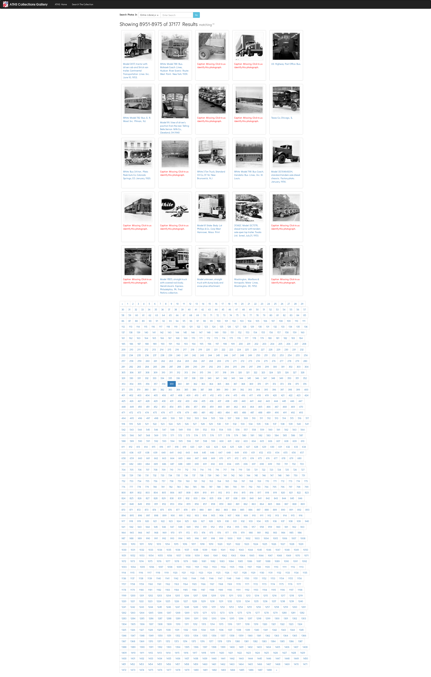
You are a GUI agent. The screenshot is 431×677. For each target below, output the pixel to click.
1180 (141, 589)
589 (132, 441)
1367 (124, 641)
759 (179, 481)
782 (171, 486)
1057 (178, 555)
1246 (168, 607)
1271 (205, 612)
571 (172, 435)
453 (163, 406)
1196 (282, 589)
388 (210, 389)
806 (172, 492)
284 (147, 366)
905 (213, 515)
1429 (302, 652)
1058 (187, 555)
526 (187, 423)
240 (178, 355)
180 (270, 338)
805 (164, 492)
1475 (150, 669)
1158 (132, 584)
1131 (270, 572)
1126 (227, 572)
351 (297, 378)
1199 (124, 595)
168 (177, 338)
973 (195, 532)
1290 (187, 618)
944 (148, 526)
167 (170, 338)
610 (302, 441)
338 (193, 378)
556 (238, 429)
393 (250, 389)
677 (275, 458)
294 (227, 366)
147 (201, 332)
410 (196, 395)
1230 (212, 601)
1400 (232, 647)
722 (263, 469)
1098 (169, 566)
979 (243, 532)
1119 (166, 572)
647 (220, 452)
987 (123, 538)
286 (163, 366)
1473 (132, 669)
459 (212, 406)
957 (254, 526)
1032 (141, 549)
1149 (238, 578)
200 (241, 343)
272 (242, 361)
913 (277, 515)
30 (123, 309)
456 (188, 406)
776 (123, 486)
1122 (192, 572)
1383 (264, 641)
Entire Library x (148, 14)
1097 (160, 566)
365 (219, 383)
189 (155, 343)
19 (236, 303)
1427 (284, 652)
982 (267, 532)
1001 (239, 538)
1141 (167, 578)
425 (123, 401)
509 (246, 418)
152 (239, 332)
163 (138, 338)
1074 (141, 561)
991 (156, 538)
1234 (247, 601)
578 (228, 435)
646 (212, 452)
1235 (256, 601)
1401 (241, 647)
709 (163, 469)
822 (299, 492)
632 (288, 446)
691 (205, 464)
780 (155, 486)
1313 (204, 624)
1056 (169, 555)
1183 (167, 589)
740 (217, 475)
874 (154, 509)
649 (237, 452)
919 (139, 521)
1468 (277, 664)
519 (131, 423)
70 (204, 315)
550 (189, 429)
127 (237, 326)
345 (249, 378)
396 (274, 389)
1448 (287, 658)
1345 (301, 629)
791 (242, 486)
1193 (256, 589)
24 (268, 303)
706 (140, 469)
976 (219, 532)
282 (131, 366)
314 (193, 372)
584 (277, 435)
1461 (214, 664)
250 (258, 355)
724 (279, 469)
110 (296, 321)
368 (243, 383)
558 (254, 429)
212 (146, 349)
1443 (241, 658)
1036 (177, 549)
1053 (141, 555)
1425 (266, 652)
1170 (238, 584)
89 (143, 321)
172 (208, 338)
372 (274, 383)
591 (148, 441)
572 (180, 435)
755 (147, 481)
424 (306, 395)
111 (303, 321)
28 (295, 303)
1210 (222, 595)
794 (266, 486)
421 (283, 395)
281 (123, 366)
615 (153, 446)
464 (252, 406)
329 (123, 378)
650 (245, 452)
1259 (285, 607)
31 (129, 309)
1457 (177, 664)
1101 (197, 566)
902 (189, 515)
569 (156, 435)
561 (278, 429)
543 (132, 429)
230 (286, 349)
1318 (247, 624)
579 (236, 435)
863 (254, 504)
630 (272, 446)
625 (232, 446)
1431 (133, 658)
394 (258, 389)
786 (203, 486)
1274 (231, 612)
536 (267, 423)
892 (299, 509)
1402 (250, 647)
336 (178, 378)
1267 (169, 612)
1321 (273, 624)
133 (282, 326)
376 (305, 383)
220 (208, 349)
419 (267, 395)
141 (154, 332)
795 (274, 486)
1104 (223, 566)
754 (139, 481)
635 (123, 452)
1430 (124, 658)
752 (123, 481)
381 (154, 389)
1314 (212, 624)
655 (286, 452)
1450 (305, 658)
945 (156, 526)
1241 (124, 607)
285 (155, 366)
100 (219, 321)
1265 (150, 612)
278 (289, 361)
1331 (177, 629)
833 (195, 498)
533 (242, 423)
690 (197, 464)
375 (297, 383)
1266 (160, 612)
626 (240, 446)
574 (196, 435)
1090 (286, 561)
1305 (133, 624)
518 (123, 423)
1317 (238, 624)
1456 (168, 664)
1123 (201, 572)
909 (246, 515)
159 (294, 332)
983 (275, 532)
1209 (213, 595)
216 (177, 349)
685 (156, 464)
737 (193, 475)
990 (148, 538)
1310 (178, 624)
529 (211, 423)
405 (156, 395)
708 (155, 469)
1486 (251, 669)
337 (186, 378)
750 (295, 475)
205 (280, 343)
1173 (264, 584)
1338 (238, 629)
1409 (124, 652)
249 (250, 355)
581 (252, 435)
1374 (185, 641)
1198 (300, 589)
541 (307, 423)
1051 (124, 555)
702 (294, 464)
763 (211, 481)
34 (149, 309)
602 (237, 441)
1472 (124, 669)
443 (268, 401)
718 (232, 469)
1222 (141, 601)
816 (251, 492)
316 (209, 372)
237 (154, 355)
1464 (241, 664)
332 (146, 378)
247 (234, 355)
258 (131, 361)
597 (197, 441)
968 (156, 532)
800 (124, 492)
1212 (239, 595)
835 (211, 498)
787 (210, 486)
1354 (195, 635)
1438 (195, 658)
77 (251, 315)
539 (291, 423)
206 (288, 343)
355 (139, 383)
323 (263, 372)
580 (244, 435)
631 (280, 446)
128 (244, 326)
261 (155, 361)
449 (132, 406)
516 (299, 418)
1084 (231, 561)
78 (257, 315)
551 (197, 429)
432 (179, 401)
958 (262, 526)
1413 (159, 652)
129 (252, 326)
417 (251, 395)
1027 (282, 544)
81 (277, 315)
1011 (142, 544)
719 (240, 469)
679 (291, 458)
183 (293, 338)
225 (247, 349)
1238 (282, 601)
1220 (124, 601)
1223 (150, 601)
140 (146, 332)
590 (140, 441)
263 (171, 361)
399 (298, 389)
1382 (255, 641)
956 (245, 526)
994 (180, 538)
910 (254, 515)
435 (203, 401)
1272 (213, 612)
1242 (132, 607)
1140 (158, 578)
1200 (132, 595)
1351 (169, 635)
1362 (267, 635)
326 (287, 372)
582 (260, 435)
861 (237, 504)
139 (138, 332)
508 (238, 418)
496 (140, 418)
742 (233, 475)
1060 (206, 555)
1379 (228, 641)
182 (285, 338)
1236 (265, 601)
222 (223, 349)
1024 (255, 544)
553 (213, 429)
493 (301, 412)
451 (148, 406)
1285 (142, 618)
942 (131, 526)
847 (123, 504)
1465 (250, 664)
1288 (169, 618)
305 (123, 372)
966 (140, 532)
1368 (132, 641)
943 (139, 526)
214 (161, 349)
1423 (248, 652)
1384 (273, 641)
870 (123, 509)
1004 (266, 538)
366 (227, 383)
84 (297, 315)
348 (273, 378)
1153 (273, 578)
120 (183, 326)
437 (219, 401)
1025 (264, 544)
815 (243, 492)
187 (139, 343)
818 (267, 492)
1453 (141, 664)
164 (146, 338)
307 (139, 372)
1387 (300, 641)
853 (172, 504)
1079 (185, 561)
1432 (141, 658)
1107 (249, 566)
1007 (293, 538)
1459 (195, 664)
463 (244, 406)
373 (282, 383)
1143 (185, 578)
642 (180, 452)
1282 (302, 612)
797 (290, 486)
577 (220, 435)
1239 (291, 601)
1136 (124, 578)
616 (161, 446)
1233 (238, 601)
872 (139, 509)
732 (154, 475)
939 (299, 521)
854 (180, 504)
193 (186, 343)
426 (132, 401)
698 (262, 464)
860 (230, 504)
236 (147, 355)
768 (251, 481)
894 (124, 515)
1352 (177, 635)
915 (293, 515)
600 (222, 441)
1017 (193, 544)
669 (213, 458)
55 (291, 309)
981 (259, 532)
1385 (282, 641)
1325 (124, 629)
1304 (124, 624)
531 (227, 423)
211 (139, 349)
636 (132, 452)
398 (290, 389)
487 (252, 412)
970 (172, 532)
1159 (141, 584)
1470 (296, 664)
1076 (159, 561)
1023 (246, 544)
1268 (177, 612)
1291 (196, 618)
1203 (159, 595)
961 (286, 526)
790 (235, 486)
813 (228, 492)
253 (282, 355)
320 (240, 372)
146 (193, 332)
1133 (287, 572)
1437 (187, 658)
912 (269, 515)
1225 (167, 601)
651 (253, 452)
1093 (124, 566)
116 (153, 326)
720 (248, 469)
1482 (214, 669)
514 (284, 418)
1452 (132, 664)
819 (275, 492)
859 (221, 504)
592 (156, 441)
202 (256, 343)
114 (138, 326)
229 (278, 349)
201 (248, 343)
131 (267, 326)
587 (301, 435)
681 (123, 464)
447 (300, 401)
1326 (132, 629)
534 (251, 423)
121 (191, 326)
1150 (246, 578)
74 (230, 315)
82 (284, 315)
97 (197, 321)
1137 (132, 578)
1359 (241, 635)
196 (209, 343)
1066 (261, 555)
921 (155, 521)
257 (123, 361)
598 (205, 441)
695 (237, 464)
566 (132, 435)
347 (265, 378)
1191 (238, 589)
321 (248, 372)
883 (226, 509)
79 (264, 315)
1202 (150, 595)
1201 (142, 595)
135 (298, 326)
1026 (273, 544)
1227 (185, 601)
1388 (124, 647)
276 (274, 361)
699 (270, 464)
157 (279, 332)
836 (220, 498)
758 (171, 481)
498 (156, 418)
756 (155, 481)
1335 (212, 629)
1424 (257, 652)
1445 (259, 658)
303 (298, 366)
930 (227, 521)
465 (260, 406)
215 (169, 349)
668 (205, 458)
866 (278, 504)
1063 (233, 555)
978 (235, 532)
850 (148, 504)
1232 (229, 601)
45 (223, 309)
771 (275, 481)
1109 (267, 566)
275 (266, 361)
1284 (132, 618)
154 (255, 332)
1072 (124, 561)
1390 (142, 647)
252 (274, 355)
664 (172, 458)
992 (164, 538)
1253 (231, 607)
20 (242, 303)
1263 (132, 612)
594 (172, 441)
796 (283, 486)
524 (171, 423)
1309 (169, 624)
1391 (151, 647)
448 (124, 406)
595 (181, 441)
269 (219, 361)
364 (211, 383)
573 (188, 435)
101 (226, 321)
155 (263, 332)
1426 (275, 652)
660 (140, 458)
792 (250, 486)
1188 (211, 589)
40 (189, 309)
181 (277, 338)
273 (250, 361)
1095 (142, 566)
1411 (142, 652)
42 (202, 309)
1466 (259, 664)
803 (148, 492)
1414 (168, 652)
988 (131, 538)
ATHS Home (61, 4)
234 (131, 355)
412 (212, 395)
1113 (301, 566)
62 (150, 315)
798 (298, 486)
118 (168, 326)
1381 (246, 641)
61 (143, 315)
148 (208, 332)
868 (294, 504)
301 (283, 366)
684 (148, 464)
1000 (230, 538)
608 (286, 441)
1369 (141, 641)
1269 (187, 612)
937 (283, 521)
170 (193, 338)
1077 (168, 561)
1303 (303, 618)
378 (131, 389)
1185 (185, 589)
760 (188, 481)
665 (180, 458)
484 (228, 412)
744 (248, 475)
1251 (213, 607)
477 (171, 412)
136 (306, 326)
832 (187, 498)
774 (298, 481)
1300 (277, 618)
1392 (160, 647)
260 (148, 361)
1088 (267, 561)
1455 (159, 664)
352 (305, 378)
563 (294, 429)
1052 (132, 555)
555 (229, 429)
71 (211, 315)
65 (170, 315)
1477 (169, 669)
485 (236, 412)
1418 (203, 652)
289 (187, 366)
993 (172, 538)
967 (148, 532)
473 (139, 412)
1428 (293, 652)
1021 (229, 544)
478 (179, 412)
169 (185, 338)
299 (267, 366)
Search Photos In (129, 14)
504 (205, 418)
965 (132, 532)
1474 (141, 669)
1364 (285, 635)
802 (139, 492)
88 (136, 321)
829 (164, 498)
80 (271, 315)
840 (252, 498)
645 (204, 452)
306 (132, 372)
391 (234, 389)
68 (190, 315)
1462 (222, 664)
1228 (194, 601)
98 (204, 321)
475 (155, 412)
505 (213, 418)
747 (272, 475)
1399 (223, 647)
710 (171, 469)
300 (275, 366)
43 (209, 309)
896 (140, 515)
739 (209, 475)
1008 (302, 538)
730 (139, 475)
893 (307, 509)
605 (262, 441)
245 (218, 355)
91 (157, 321)
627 (248, 446)
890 (283, 509)
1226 (176, 601)
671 (229, 458)
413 (219, 395)
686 (164, 464)
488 (260, 412)
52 (270, 309)
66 (177, 315)
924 (179, 521)
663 (164, 458)
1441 (223, 658)
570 (164, 435)
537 (274, 423)
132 (275, 326)
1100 (188, 566)
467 (276, 406)
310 (163, 372)
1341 (265, 629)
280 (305, 361)
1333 (194, 629)
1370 (150, 641)
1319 (256, 624)
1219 (300, 595)
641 (172, 452)
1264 (141, 612)
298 (259, 366)
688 (180, 464)
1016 (185, 544)
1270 (196, 612)
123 (206, 326)
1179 (132, 589)
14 (203, 303)
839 (243, 498)
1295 (231, 618)
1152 (264, 578)
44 (216, 309)
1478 (177, 669)
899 (164, 515)
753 (131, 481)
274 (258, 361)
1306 (142, 624)
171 (201, 338)
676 (268, 458)
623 (216, 446)
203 (264, 343)
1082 (212, 561)
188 (147, 343)
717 (225, 469)
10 (177, 303)
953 (221, 526)
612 (130, 446)
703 (302, 464)
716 (217, 469)
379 (138, 389)
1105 (232, 566)
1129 (253, 572)
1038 (195, 549)
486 (244, 412)
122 (198, 326)
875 (162, 509)
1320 (264, 624)
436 (211, 401)
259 (139, 361)
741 (225, 475)
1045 (259, 549)
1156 (299, 578)
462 (236, 406)
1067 (270, 555)
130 (260, 326)
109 (289, 321)
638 (147, 452)
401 (123, 395)
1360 (250, 635)
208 (304, 343)
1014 (167, 544)
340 (209, 378)
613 (138, 446)
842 (268, 498)
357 (155, 383)
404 (147, 395)
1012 (150, 544)
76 (244, 315)
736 (186, 475)
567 (140, 435)
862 (245, 504)
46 (229, 309)
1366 (303, 635)
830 (172, 498)
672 (236, 458)
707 (147, 469)
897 (148, 515)
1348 (142, 635)
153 (247, 332)
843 (276, 498)
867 (286, 504)
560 (270, 429)
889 (275, 509)
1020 (220, 544)
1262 (124, 612)
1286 (151, 618)
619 (184, 446)
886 (250, 509)
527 (195, 423)
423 (298, 395)
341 (217, 378)
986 (300, 532)
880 (202, 509)
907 (229, 515)
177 (246, 338)
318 (224, 372)
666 (189, 458)
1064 (242, 555)
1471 (305, 664)
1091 (295, 561)
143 (169, 332)
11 (184, 303)
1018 (202, 544)
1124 (209, 572)
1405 (277, 647)
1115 (132, 572)
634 (304, 446)
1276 (248, 612)
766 (235, 481)
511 (261, 418)
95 (184, 321)
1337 (230, 629)
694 (229, 464)
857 (205, 504)
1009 (124, 544)
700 (278, 464)
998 (213, 538)
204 (272, 343)
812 (220, 492)
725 (287, 469)
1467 (268, 664)
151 (232, 332)
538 (283, 423)
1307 (151, 624)
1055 (160, 555)
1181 (150, 589)
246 (226, 355)
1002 (247, 538)
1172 (255, 584)
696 (246, 464)
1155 (290, 578)
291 (203, 366)
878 (186, 509)
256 (306, 355)
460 (220, 406)
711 (179, 469)
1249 (195, 607)
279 (297, 361)
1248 (186, 607)
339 (201, 378)
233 (123, 355)
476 (163, 412)
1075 (150, 561)
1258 (276, 607)
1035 (168, 549)
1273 (222, 612)
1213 (248, 595)
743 (240, 475)
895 (132, 515)
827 (148, 498)
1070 (297, 555)
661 (148, 458)
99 (211, 321)
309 (155, 372)
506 (221, 418)
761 (195, 481)
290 (195, 366)
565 (124, 435)
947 (172, 526)
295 (235, 366)
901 (181, 515)
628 (256, 446)
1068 (279, 555)
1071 (306, 555)
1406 (286, 647)
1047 (277, 549)
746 (264, 475)
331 (139, 378)
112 (123, 326)
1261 (303, 607)
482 (211, 412)
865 (270, 504)
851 (156, 504)
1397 (205, 647)
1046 (268, 549)
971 (180, 532)
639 (155, 452)
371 (266, 383)
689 (189, 464)
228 (270, 349)
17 (223, 303)
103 (241, 321)
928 (211, 521)
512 (269, 418)
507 (229, 418)
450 (140, 406)
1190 (229, 589)
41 (196, 309)
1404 (268, 647)
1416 (186, 652)
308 (147, 372)
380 (146, 389)
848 (132, 504)
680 (299, 458)
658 (124, 458)
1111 (285, 566)
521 (147, 423)
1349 (151, 635)
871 (131, 509)
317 (217, 372)
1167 (212, 584)
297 (251, 366)
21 (249, 303)
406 (164, 395)
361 (187, 383)
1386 (291, 641)
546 (156, 429)
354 (131, 383)
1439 (204, 658)
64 (163, 315)
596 (189, 441)
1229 (203, 601)
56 (297, 309)
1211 (231, 595)
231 (294, 349)
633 (296, 446)
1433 (150, 658)
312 (178, 372)
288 (179, 366)
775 (306, 481)
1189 (220, 589)
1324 (299, 624)
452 (155, 406)
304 (306, 366)
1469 (287, 664)
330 (131, 378)
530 (219, 423)
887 (258, 509)
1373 (176, 641)
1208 (204, 595)
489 (269, 412)
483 (219, 412)
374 (289, 383)
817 (259, 492)
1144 (193, 578)
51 (264, 309)
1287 (160, 618)
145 (185, 332)
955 (237, 526)
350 (289, 378)
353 (123, 383)
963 (302, 526)
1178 (124, 589)
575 (204, 435)
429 (156, 401)
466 (269, 406)
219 (200, 349)
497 (148, 418)
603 (245, 441)
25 (275, 303)
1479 (187, 669)
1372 (168, 641)
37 (169, 309)
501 (181, 418)
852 (164, 504)
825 (132, 498)
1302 (294, 618)
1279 (275, 612)
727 (303, 469)
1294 (222, 618)
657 (302, 452)
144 (177, 332)
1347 (133, 635)
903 (197, 515)
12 (190, 303)
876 (170, 509)
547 (164, 429)
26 (282, 303)
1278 (266, 612)
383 (170, 389)
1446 (268, 658)
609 (295, 441)
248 (242, 355)
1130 (262, 572)
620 (192, 446)
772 (282, 481)
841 (260, 498)
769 (259, 481)
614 (146, 446)
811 (212, 492)
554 (221, 429)
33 (142, 309)
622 (208, 446)
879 (193, 509)
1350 (160, 635)
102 (234, 321)
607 (278, 441)
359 (172, 383)
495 (132, 418)
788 (219, 486)
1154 (281, 578)
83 (291, 315)
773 (290, 481)
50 (257, 309)
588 (124, 441)
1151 (255, 578)
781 (163, 486)
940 (307, 521)
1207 (195, 595)
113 (130, 326)
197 (217, 343)
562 (286, 429)
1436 (177, 658)
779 (147, 486)
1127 (236, 572)
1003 (257, 538)
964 (124, 532)
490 (277, 412)
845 (292, 498)
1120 (175, 572)
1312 (195, 624)
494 (124, 418)
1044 (250, 549)
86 (123, 321)
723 (271, 469)
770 (267, 481)
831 (179, 498)
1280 (284, 612)
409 (188, 395)
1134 (296, 572)
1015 (176, 544)
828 (156, 498)
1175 (281, 584)
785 (195, 486)
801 (131, 492)
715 (209, 469)
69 (197, 315)
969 (164, 532)
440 (244, 401)
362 (195, 383)
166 (162, 338)
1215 (265, 595)
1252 (222, 607)
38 (175, 309)
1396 (196, 647)
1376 (202, 641)
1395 (187, 647)
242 (194, 355)
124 (214, 326)
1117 (149, 572)
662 (156, 458)
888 (267, 509)
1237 (274, 601)
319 (232, 372)
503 (197, 418)
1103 (214, 566)
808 (188, 492)
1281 (293, 612)
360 (180, 383)
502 (189, 418)
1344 (292, 629)
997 (205, 538)
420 (275, 395)
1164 (185, 584)
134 (290, 326)
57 (304, 309)
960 (278, 526)
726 (295, 469)
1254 (240, 607)
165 (154, 338)
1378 (220, 641)
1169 (229, 584)
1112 (293, 566)
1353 (186, 635)
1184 (176, 589)
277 (281, 361)
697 (254, 464)
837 (227, 498)
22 (255, 303)
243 (202, 355)
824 (123, 498)
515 (292, 418)
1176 (290, 584)
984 (283, 532)
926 (195, 521)
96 (191, 321)
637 (139, 452)
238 (162, 355)
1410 (133, 652)
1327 (141, 629)
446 (292, 401)
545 (148, 429)
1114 (124, 572)
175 (231, 338)
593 (164, 441)
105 (257, 321)
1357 (223, 635)
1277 (257, 612)
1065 (251, 555)
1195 (273, 589)
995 (189, 538)
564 (303, 429)
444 (276, 401)
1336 (221, 629)
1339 (247, 629)
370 (259, 383)
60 (136, 315)
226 (255, 349)
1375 (193, 641)
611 (123, 446)
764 (219, 481)
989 (140, 538)
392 (242, 389)
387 (202, 389)
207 (296, 343)
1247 (177, 607)
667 (197, 458)
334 (162, 378)
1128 (244, 572)
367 (235, 383)
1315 (221, 624)
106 (265, 321)
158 (287, 332)
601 (229, 441)
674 (252, 458)
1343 (283, 629)
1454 (150, 664)
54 (284, 309)
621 (200, 446)
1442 (232, 658)
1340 (256, 629)
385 (186, 389)
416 (243, 395)
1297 (250, 618)
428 (148, 401)
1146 (211, 578)
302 (290, 366)
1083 (222, 561)
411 (204, 395)
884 (234, 509)
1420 (221, 652)
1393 (169, 647)
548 (172, 429)
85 (304, 315)
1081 (204, 561)
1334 (203, 629)
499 (164, 418)
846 (300, 498)
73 (224, 315)
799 (306, 486)
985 (291, 532)
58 (123, 315)
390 (226, 389)
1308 (160, 624)
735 (178, 475)
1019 (211, 544)
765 (227, 481)
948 (180, 526)
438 (227, 401)
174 (223, 338)
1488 (269, 669)
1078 (176, 561)
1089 (277, 561)
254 (290, 355)
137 (123, 332)
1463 (231, 664)
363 (203, 383)
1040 (214, 549)
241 (186, 355)
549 (181, 429)
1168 (220, 584)
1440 (214, 658)
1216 (274, 595)
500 (173, 418)
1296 (241, 618)
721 (256, 469)
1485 (241, 669)
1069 (288, 555)
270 (227, 361)
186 (131, 343)
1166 (203, 584)
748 (279, 475)
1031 (133, 549)
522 (155, 423)
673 (244, 458)
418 (259, 395)
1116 (141, 572)
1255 (249, 607)
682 (131, 464)
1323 (291, 624)
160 (302, 332)
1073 (132, 561)
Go (196, 14)
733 (162, 475)
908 (238, 515)
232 (302, 349)
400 (306, 389)
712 (186, 469)
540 (299, 423)
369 (251, 383)
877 (178, 509)
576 (212, 435)
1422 (239, 652)
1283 (124, 618)
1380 (237, 641)
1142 (176, 578)
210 (131, 349)
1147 (220, 578)
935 (267, 521)
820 (283, 492)
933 (251, 521)
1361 (259, 635)
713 (194, 469)
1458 (186, 664)
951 (205, 526)
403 (139, 395)
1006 (284, 538)
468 (285, 406)
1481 (205, 669)
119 (175, 326)
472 (131, 412)
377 (123, 389)
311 (171, 372)
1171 (247, 584)
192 (178, 343)
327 (294, 372)
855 (189, 504)
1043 (241, 549)
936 (275, 521)
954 (229, 526)
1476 (159, 669)
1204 (168, 595)
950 (197, 526)
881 (210, 509)
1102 (205, 566)
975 (211, 532)
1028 (291, 544)
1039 (204, 549)
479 (187, 412)
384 (178, 389)
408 (180, 395)
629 (264, 446)
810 (205, 492)
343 (233, 378)
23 (262, 303)
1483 (223, 669)
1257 (267, 607)
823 (307, 492)
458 (204, 406)
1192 (247, 589)
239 (170, 355)
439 (235, 401)
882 (218, 509)
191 (170, 343)
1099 (179, 566)
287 (171, 366)
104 (249, 321)
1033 (150, 549)
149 (216, 332)
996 (197, 538)
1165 (194, 584)
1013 (159, 544)
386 (194, 389)
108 (281, 321)
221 (216, 349)
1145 (202, 578)
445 (284, 401)
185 (123, 343)
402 (131, 395)
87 (129, 321)
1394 (177, 647)
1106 (241, 566)
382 (162, 389)
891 (291, 509)
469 (293, 406)
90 (150, 321)
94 (177, 321)
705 (132, 469)
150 (224, 332)
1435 (168, 658)
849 (140, 504)
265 (187, 361)
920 (147, 521)
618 (176, 446)
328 (302, 372)
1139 (149, 578)
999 (221, 538)
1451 (124, 664)
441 (252, 401)
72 (217, 315)
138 (130, 332)
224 (239, 349)
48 (243, 309)
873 (146, 509)
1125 (218, 572)
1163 (176, 584)
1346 (124, 635)
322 (255, 372)
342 (225, 378)
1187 (203, 589)
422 (290, 395)
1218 (291, 595)
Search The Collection (82, 4)
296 (243, 366)
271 (235, 361)
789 (227, 486)
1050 (305, 549)
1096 (151, 566)
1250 (204, 607)
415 (235, 395)
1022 (237, 544)
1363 (276, 635)
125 (221, 326)
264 (179, 361)
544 (140, 429)
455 (179, 406)
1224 (159, 601)
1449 (296, 658)
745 (256, 475)
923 (171, 521)
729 (131, 475)
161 (123, 338)
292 (211, 366)
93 (170, 321)
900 (173, 515)
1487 (260, 669)
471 (123, 412)
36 (162, 309)
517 (307, 418)
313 (186, 372)
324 (271, 372)
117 (160, 326)
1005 (275, 538)
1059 (197, 555)
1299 (268, 618)
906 (221, 515)
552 (205, 429)
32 (136, 309)
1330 (168, 629)
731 (147, 475)
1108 (258, 566)
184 (301, 338)
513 (276, 418)
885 (242, 509)
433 (187, 401)
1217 (283, 595)
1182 (159, 589)
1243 (141, 607)
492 (293, 412)
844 (284, 498)
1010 (133, 544)
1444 (250, 658)
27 (289, 303)
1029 (301, 544)
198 (225, 343)
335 (170, 378)
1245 (159, 607)
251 (266, 355)
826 (140, 498)
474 (147, 412)
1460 (204, 664)
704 (123, 469)
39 (182, 309)
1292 (205, 618)
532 (235, 423)
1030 (124, 549)
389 (218, 389)
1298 (258, 618)
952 (213, 526)
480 (195, 412)
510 (254, 418)
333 (154, 378)
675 (260, 458)
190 (162, 343)
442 (260, 401)
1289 (178, 618)
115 (145, 326)
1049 (296, 549)
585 (285, 435)
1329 (159, 629)
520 (139, 423)
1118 (158, 572)
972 (188, 532)
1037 (187, 549)
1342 (274, 629)
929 (219, 521)
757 (163, 481)
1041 (223, 549)
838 (235, 498)
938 (291, 521)
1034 (159, 549)
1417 (195, 652)
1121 (184, 572)
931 (235, 521)
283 (139, 366)
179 (262, 338)
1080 (194, 561)
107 (273, 321)
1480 (196, 669)
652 (261, 452)
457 (195, 406)
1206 (186, 595)
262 (163, 361)
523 (162, 423)
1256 (258, 607)
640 (164, 452)
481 (203, 412)
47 (236, 309)
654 (277, 452)
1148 (229, 578)
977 (227, 532)
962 (294, 526)
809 (197, 492)
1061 (215, 555)
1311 (187, 624)
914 (285, 515)
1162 (167, 584)
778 (139, 486)
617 (169, 446)
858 (213, 504)
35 (156, 309)
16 (216, 303)
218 (192, 349)
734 (170, 475)
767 (243, 481)
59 (129, 315)
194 (193, 343)
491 (285, 412)
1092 (304, 561)
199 (233, 343)
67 (184, 315)
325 (279, 372)
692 (213, 464)
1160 (150, 584)
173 (216, 338)
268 (211, 361)
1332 (186, 629)
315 (201, 372)
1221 (132, 601)
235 (139, 355)
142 (161, 332)
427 (139, 401)
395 (266, 389)
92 (163, 321)
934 (259, 521)
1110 (276, 566)
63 (156, 315)
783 (178, 486)
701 (286, 464)
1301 (286, 618)
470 (301, 406)
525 (179, 423)
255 (298, 355)
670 (221, 458)
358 (163, 383)
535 (259, 423)
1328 (150, 629)
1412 (150, 652)
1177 (299, 584)
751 (303, 475)
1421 (230, 652)
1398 (213, 647)
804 (156, 492)
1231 (221, 601)
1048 (287, 549)
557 (246, 429)
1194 (264, 589)
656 (294, 452)
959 (270, 526)
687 (172, 464)
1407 (296, 647)
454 (171, 406)
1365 (294, 635)
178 (254, 338)
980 (251, 532)
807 (180, 492)
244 (210, 355)
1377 (211, 641)
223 (231, 349)
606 (270, 441)
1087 (258, 561)
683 (139, 464)
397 (282, 389)
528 (203, 423)
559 (262, 429)
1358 (231, 635)
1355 (204, 635)
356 (148, 383)
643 (188, 452)
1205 (177, 595)
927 (203, 521)
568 (148, 435)
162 (130, 338)
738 (201, 475)
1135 (305, 572)
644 (196, 452)
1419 (212, 652)
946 (164, 526)
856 (197, 504)
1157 (124, 584)
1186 (194, 589)
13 (196, 303)
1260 (294, 607)
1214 (257, 595)
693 (221, 464)
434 (195, 401)
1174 (273, 584)
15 (209, 303)
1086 (249, 561)
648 (229, 452)
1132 (279, 572)
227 (262, 349)
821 (291, 492)
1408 (305, 647)
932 (243, 521)
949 (189, 526)
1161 (159, 584)
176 (239, 338)
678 (283, 458)
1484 (232, 669)
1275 (239, 612)
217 (185, 349)
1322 (282, 624)
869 (303, 504)
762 (203, 481)
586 (293, 435)
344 (241, 378)
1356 (213, 635)
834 (203, 498)
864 (262, 504)
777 (131, 486)
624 (224, 446)
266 (195, 361)
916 (301, 515)
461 (228, 406)
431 (171, 401)
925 (187, 521)
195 (201, 343)
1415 (177, 652)
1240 (300, 601)
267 (203, 361)
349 (281, 378)
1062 (224, 555)
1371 (159, 641)
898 (156, 515)
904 (205, 515)
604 (254, 441)
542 (123, 429)
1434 (159, 658)
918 (131, 521)
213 (154, 349)
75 (237, 315)
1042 (232, 549)
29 (302, 303)
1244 (150, 607)
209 (123, 349)
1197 (291, 589)
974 (203, 532)
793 (258, 486)
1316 (230, 624)
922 (163, 521)
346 (257, 378)
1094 (133, 566)
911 (261, 515)
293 (219, 366)
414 (227, 395)
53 (277, 309)
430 (164, 401)
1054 (151, 555)
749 (287, 475)
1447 (277, 658)
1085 (240, 561)
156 (271, 332)
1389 (133, 647)
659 (132, 458)
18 (229, 303)
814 (236, 492)
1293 (213, 618)
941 (123, 526)
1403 (259, 647)
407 (172, 395)
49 (250, 309)
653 (269, 452)
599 (213, 441)
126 (229, 326)
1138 (141, 578)
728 (123, 475)
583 (268, 435)
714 (202, 469)
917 (123, 521)
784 (187, 486)
